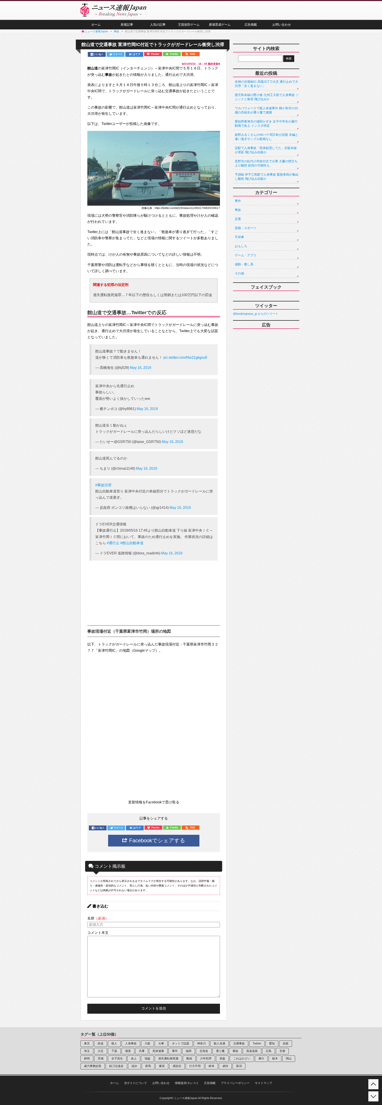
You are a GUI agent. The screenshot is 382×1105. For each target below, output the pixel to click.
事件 (238, 201)
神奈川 (201, 1043)
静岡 (87, 1058)
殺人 (114, 1043)
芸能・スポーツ (245, 228)
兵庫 (142, 1051)
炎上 (134, 1058)
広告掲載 (250, 24)
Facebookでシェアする (156, 840)
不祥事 (239, 237)
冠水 (134, 1066)
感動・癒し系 (244, 264)
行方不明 (195, 1066)
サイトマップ (263, 1083)
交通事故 (239, 1043)
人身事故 (131, 1043)
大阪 (147, 1043)
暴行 (261, 1058)
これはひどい (241, 1058)
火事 (161, 1043)
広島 (268, 1051)
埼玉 (87, 1051)
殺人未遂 (219, 1043)
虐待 (225, 1066)
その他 (239, 273)
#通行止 (113, 543)
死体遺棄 (158, 1051)
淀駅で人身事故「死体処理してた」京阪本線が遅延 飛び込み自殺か (266, 150)
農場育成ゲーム (220, 24)
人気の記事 (158, 24)
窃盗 (222, 1058)
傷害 (128, 1051)
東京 (87, 1043)
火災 (100, 1051)
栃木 (275, 1058)
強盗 (147, 1058)
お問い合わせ (281, 24)
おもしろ (241, 246)
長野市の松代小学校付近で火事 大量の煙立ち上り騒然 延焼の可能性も (266, 163)
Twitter (257, 1043)
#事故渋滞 (103, 485)
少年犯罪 (206, 1058)
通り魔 (220, 1051)
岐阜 (211, 1066)
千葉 (114, 1051)
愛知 (272, 1043)
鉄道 (100, 1043)
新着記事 (127, 24)
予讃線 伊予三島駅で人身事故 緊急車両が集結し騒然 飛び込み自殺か (266, 176)
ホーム (96, 24)
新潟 (239, 1066)
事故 (238, 210)
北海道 (203, 1051)
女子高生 (117, 1058)
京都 (282, 1051)
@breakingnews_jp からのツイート (255, 313)
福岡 (188, 1051)
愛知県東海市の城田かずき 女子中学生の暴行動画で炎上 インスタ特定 (266, 123)
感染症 (177, 1066)
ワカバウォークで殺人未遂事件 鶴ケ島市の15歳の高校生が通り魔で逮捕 (266, 110)
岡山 (289, 1058)
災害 (238, 219)
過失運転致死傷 (168, 1058)
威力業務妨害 (92, 1066)
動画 (189, 1058)
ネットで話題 (180, 1043)
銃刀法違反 (116, 1066)
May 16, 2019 (140, 368)
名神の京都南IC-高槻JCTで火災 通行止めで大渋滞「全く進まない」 (266, 84)
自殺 (285, 1043)
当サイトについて (135, 1083)
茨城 (100, 1058)
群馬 (148, 1066)
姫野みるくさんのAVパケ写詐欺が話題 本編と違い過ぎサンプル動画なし (266, 137)
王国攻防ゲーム (189, 24)
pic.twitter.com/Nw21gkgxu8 (185, 357)
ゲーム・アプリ (245, 255)
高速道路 (252, 1051)
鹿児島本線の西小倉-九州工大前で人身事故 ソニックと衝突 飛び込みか (267, 97)
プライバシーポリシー (235, 1083)
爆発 (162, 1066)
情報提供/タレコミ (187, 1083)
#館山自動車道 (131, 543)
